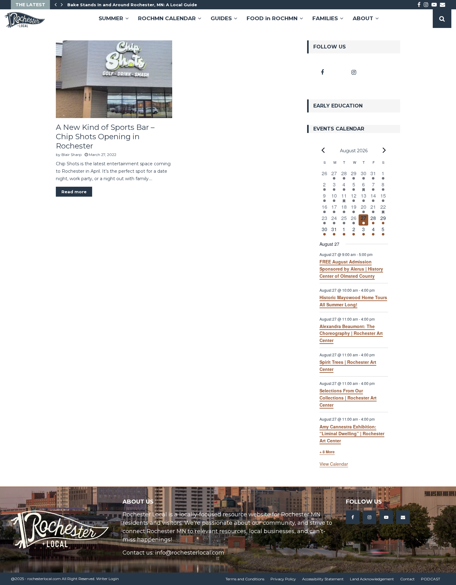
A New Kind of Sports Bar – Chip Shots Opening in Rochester (105, 136)
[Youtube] (386, 517)
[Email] (403, 517)
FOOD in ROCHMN (272, 18)
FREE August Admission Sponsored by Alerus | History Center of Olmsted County (351, 268)
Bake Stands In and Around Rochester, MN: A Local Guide (132, 4)
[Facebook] (353, 517)
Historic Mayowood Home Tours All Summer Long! (353, 301)
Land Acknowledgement (372, 579)
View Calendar (334, 464)
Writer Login (107, 578)
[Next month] (384, 150)
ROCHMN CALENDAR (167, 18)
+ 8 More (327, 452)
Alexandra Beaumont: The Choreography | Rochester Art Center (351, 333)
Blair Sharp (71, 154)
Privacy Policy (283, 579)
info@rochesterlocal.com (189, 552)
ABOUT (363, 18)
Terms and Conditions (245, 579)
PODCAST (430, 579)
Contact (407, 579)
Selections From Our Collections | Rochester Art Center (348, 397)
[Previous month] (323, 150)
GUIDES (221, 18)
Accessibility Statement (323, 579)
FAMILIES (325, 18)
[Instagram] (369, 517)
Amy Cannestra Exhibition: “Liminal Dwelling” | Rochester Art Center (352, 433)
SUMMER (111, 18)
